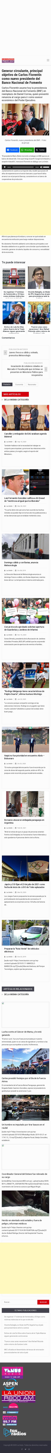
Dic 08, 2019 (21, 570)
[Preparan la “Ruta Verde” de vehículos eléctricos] (25, 933)
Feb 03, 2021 (21, 828)
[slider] (46, 167)
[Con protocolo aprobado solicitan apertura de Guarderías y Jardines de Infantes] (25, 611)
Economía (19, 385)
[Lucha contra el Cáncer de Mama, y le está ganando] (25, 1015)
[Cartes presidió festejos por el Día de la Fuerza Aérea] (25, 1061)
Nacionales (32, 385)
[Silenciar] (41, 167)
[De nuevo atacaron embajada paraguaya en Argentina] (25, 804)
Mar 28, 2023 (21, 506)
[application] (26, 167)
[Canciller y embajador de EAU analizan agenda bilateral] (25, 418)
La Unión (9, 442)
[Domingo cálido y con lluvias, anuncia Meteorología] (25, 546)
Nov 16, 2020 (21, 635)
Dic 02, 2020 (21, 763)
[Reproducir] (5, 167)
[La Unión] (8, 60)
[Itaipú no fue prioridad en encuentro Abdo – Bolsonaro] (25, 739)
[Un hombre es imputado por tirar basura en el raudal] (25, 1108)
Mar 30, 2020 (21, 892)
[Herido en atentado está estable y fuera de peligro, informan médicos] (25, 1203)
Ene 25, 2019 (21, 957)
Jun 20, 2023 (21, 699)
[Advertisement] (25, 26)
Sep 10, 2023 (21, 442)
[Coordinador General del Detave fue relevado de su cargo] (25, 1157)
